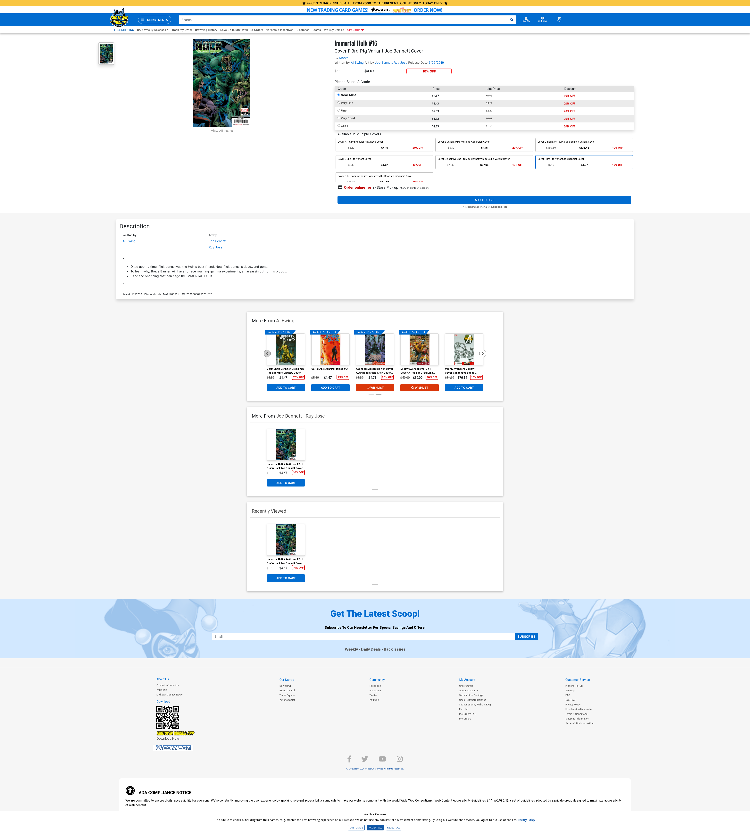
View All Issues (222, 131)
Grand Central (287, 690)
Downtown (285, 685)
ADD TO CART (484, 200)
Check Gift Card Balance (472, 699)
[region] (267, 353)
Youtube (374, 699)
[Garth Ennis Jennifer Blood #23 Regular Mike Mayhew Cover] (286, 349)
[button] (154, 20)
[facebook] (349, 760)
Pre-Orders (465, 718)
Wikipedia (161, 689)
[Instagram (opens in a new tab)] (399, 760)
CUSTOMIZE (356, 827)
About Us (162, 679)
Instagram (375, 690)
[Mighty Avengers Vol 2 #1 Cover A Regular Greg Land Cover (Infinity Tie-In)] (419, 349)
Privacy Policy (572, 704)
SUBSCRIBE (526, 636)
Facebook (375, 685)
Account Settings (469, 690)
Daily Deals (371, 649)
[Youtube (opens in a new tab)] (382, 760)
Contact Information (167, 685)
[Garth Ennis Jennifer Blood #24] (330, 349)
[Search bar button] (511, 19)
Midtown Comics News (169, 694)
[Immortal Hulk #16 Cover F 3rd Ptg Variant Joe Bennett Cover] (286, 445)
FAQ (567, 695)
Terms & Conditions (576, 713)
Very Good (348, 118)
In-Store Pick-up (574, 685)
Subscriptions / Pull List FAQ (475, 704)
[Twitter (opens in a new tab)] (365, 760)
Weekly (351, 649)
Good (344, 125)
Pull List (463, 709)
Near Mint (348, 95)
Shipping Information (577, 718)
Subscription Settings (471, 695)
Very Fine (347, 102)
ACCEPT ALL (375, 827)
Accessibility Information (579, 723)
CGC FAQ (570, 699)
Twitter (373, 695)
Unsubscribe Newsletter (578, 709)
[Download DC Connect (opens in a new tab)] (180, 748)
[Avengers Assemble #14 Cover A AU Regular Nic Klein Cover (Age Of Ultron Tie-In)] (375, 349)
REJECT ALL (393, 827)
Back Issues (394, 649)
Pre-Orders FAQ (467, 713)
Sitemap (570, 690)
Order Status (466, 685)
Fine (343, 110)
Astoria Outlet (287, 699)
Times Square (287, 695)
